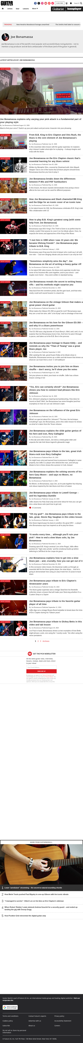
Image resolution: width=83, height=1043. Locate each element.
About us (32, 1026)
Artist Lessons (5, 69)
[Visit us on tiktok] (52, 3)
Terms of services (47, 675)
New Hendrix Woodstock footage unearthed (32, 24)
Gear (17, 9)
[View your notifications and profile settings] (71, 3)
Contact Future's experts (37, 1016)
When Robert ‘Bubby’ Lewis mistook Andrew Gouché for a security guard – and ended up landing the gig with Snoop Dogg (41, 908)
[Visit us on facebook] (35, 3)
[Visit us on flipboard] (49, 3)
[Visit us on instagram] (42, 3)
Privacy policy (59, 1016)
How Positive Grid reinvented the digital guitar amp (25, 916)
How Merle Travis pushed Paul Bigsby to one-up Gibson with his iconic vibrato (37, 894)
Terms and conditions (10, 1016)
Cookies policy (8, 1021)
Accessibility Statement (62, 1021)
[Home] (3, 9)
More (34, 8)
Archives (46, 641)
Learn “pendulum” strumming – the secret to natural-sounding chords (33, 888)
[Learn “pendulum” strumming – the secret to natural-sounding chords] (41, 867)
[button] (78, 3)
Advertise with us (35, 1021)
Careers (57, 1026)
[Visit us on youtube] (45, 3)
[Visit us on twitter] (39, 3)
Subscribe (59, 3)
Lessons (26, 9)
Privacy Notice (49, 676)
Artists (9, 9)
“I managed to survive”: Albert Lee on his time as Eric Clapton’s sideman (34, 901)
